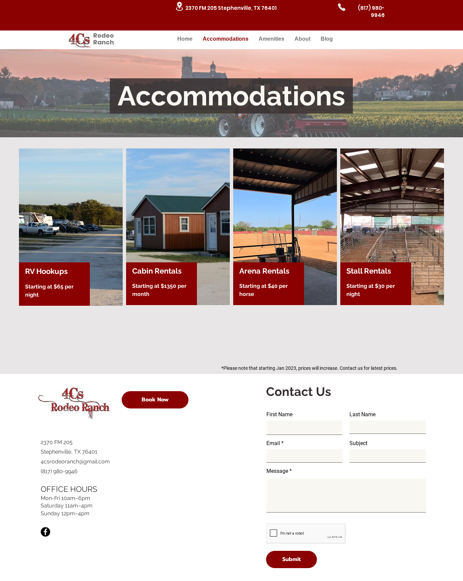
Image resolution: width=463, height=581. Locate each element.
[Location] (179, 6)
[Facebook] (45, 532)
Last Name (362, 414)
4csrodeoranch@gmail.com (75, 461)
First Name (279, 414)
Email (273, 443)
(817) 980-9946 (371, 11)
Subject (358, 443)
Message (277, 471)
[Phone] (341, 7)
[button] (155, 399)
